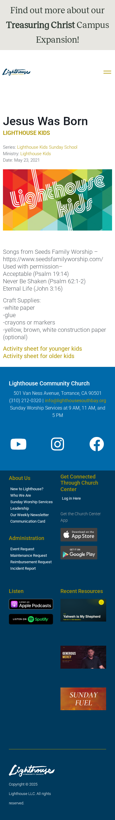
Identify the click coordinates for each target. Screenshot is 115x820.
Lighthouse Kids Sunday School (47, 147)
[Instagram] (57, 444)
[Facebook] (96, 444)
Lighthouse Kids (35, 153)
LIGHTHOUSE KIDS (26, 133)
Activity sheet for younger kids (42, 348)
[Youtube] (18, 444)
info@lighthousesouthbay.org (75, 400)
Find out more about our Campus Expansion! (57, 25)
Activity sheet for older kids (38, 356)
